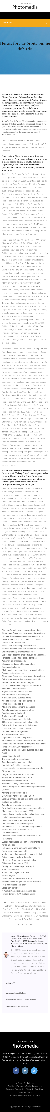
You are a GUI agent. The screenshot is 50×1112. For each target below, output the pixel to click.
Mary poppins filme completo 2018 (17, 811)
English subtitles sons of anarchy (17, 691)
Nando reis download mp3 (13, 713)
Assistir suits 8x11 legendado (15, 731)
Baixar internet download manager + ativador (22, 679)
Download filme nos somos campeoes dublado (23, 808)
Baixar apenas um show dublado (16, 857)
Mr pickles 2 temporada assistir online (19, 860)
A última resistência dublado (14, 716)
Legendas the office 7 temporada (17, 737)
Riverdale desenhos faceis (14, 688)
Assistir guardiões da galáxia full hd (18, 710)
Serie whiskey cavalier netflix (15, 780)
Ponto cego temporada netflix (15, 851)
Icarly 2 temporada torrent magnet (17, 817)
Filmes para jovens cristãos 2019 (17, 777)
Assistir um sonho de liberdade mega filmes (22, 826)
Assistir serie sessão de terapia (16, 805)
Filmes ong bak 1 (9, 875)
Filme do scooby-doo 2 (12, 704)
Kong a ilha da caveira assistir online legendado (23, 814)
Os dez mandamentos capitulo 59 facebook (21, 685)
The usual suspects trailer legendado (25, 1086)
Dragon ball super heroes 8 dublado (18, 774)
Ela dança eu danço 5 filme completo (18, 664)
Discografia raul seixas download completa (21, 630)
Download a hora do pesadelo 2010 (18, 796)
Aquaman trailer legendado (14, 661)
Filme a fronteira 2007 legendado (17, 747)
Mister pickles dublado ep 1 (14, 793)
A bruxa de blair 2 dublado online (16, 698)
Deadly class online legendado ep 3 (18, 866)
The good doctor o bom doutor (15, 759)
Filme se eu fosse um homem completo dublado (23, 633)
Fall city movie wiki (10, 832)
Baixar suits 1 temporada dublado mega (19, 725)
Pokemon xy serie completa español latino (21, 848)
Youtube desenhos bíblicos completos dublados (23, 648)
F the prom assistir (10, 869)
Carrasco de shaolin (11, 667)
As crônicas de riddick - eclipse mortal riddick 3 (23, 740)
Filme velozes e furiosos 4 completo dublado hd (24, 744)
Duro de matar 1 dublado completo (17, 823)
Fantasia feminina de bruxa (17, 1006)
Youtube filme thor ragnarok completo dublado (22, 854)
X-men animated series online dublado (19, 891)
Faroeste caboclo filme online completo (19, 658)
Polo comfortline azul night (14, 885)
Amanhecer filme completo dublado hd (19, 645)
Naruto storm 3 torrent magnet (15, 694)
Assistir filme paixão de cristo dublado (21, 1000)
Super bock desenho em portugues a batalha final (24, 655)
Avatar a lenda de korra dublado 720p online (21, 639)
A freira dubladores (25, 1083)
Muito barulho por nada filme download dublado (23, 670)
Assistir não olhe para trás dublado (17, 762)
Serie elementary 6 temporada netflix (18, 652)
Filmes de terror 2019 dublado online (18, 894)
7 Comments (9, 135)
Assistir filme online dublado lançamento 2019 (22, 636)
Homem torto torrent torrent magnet (18, 682)
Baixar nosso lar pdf (11, 756)
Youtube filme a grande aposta (15, 872)
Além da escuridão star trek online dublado (21, 722)
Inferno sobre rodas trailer (13, 642)
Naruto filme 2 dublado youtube (16, 765)
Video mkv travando (11, 888)
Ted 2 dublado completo (13, 734)
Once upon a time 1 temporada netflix (18, 820)
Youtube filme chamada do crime (25, 1095)
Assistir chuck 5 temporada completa (18, 701)
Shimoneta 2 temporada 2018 (15, 863)
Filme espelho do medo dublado (16, 719)
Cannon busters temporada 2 (15, 673)
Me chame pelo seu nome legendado (18, 707)
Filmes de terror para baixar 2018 (17, 829)
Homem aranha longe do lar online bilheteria (21, 882)
